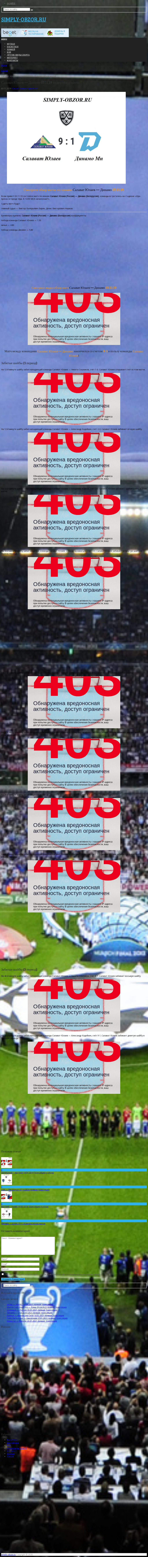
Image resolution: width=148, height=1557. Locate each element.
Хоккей (11, 49)
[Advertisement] (74, 259)
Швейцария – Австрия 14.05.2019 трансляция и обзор (27, 1172)
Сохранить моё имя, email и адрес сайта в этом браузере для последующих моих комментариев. (52, 1274)
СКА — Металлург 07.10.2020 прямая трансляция (25, 1189)
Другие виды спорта (18, 54)
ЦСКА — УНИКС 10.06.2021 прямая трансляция (30, 1304)
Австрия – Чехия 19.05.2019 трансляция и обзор (24, 1206)
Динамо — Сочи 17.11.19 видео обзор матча (23, 1223)
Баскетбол (12, 46)
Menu (4, 39)
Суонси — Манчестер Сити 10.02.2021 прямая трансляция (35, 1315)
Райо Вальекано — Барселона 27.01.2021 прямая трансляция (37, 1318)
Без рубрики (13, 1442)
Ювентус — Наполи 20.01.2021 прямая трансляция (32, 1321)
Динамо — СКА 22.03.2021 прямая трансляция (29, 1312)
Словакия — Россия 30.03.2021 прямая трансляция (32, 1310)
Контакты (12, 60)
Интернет (12, 57)
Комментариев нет (28, 88)
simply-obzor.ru (23, 19)
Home (4, 65)
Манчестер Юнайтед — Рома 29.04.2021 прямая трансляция (37, 1307)
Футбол (11, 43)
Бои (9, 52)
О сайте (11, 3)
